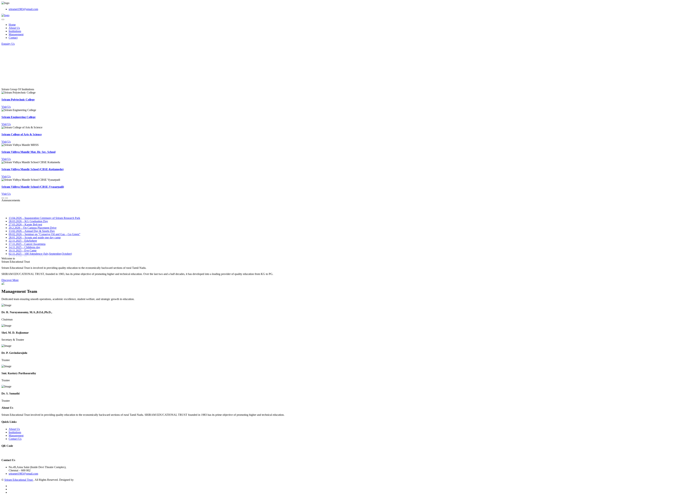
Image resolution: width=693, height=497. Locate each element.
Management (16, 34)
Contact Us (15, 438)
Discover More (10, 280)
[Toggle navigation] (2, 19)
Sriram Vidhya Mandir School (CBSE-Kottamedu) (32, 169)
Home (12, 24)
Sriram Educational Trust (18, 479)
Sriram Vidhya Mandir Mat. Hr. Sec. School (28, 151)
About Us (14, 27)
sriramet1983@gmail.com (23, 9)
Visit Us (6, 106)
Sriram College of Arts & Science (21, 134)
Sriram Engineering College (18, 117)
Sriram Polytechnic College (18, 99)
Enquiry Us (8, 43)
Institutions (15, 31)
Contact (13, 37)
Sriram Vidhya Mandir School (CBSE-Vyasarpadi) (32, 186)
